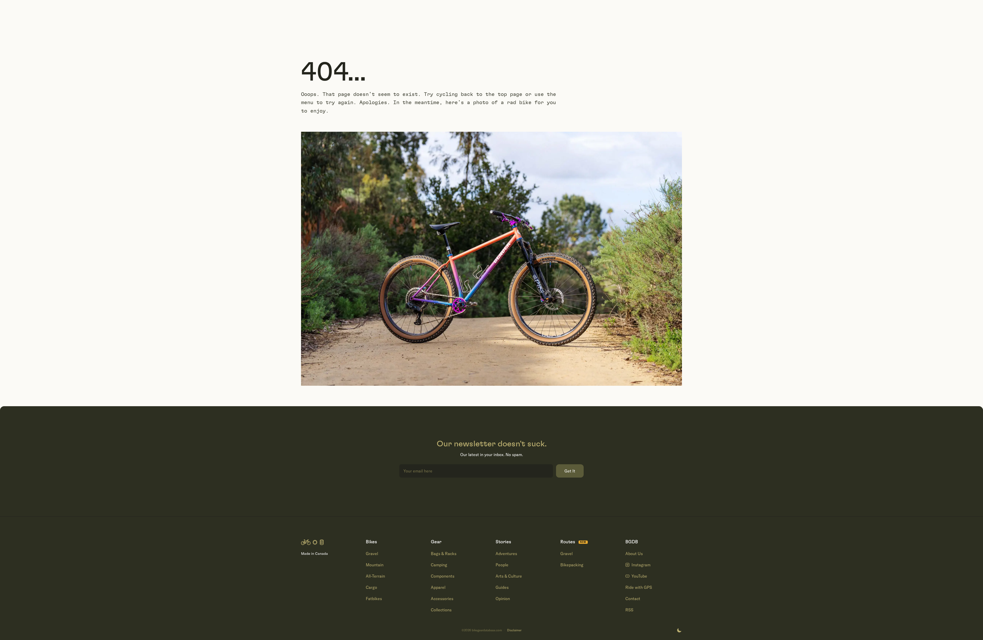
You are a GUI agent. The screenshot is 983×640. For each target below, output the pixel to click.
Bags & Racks (443, 553)
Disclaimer (514, 630)
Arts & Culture (509, 576)
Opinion (503, 598)
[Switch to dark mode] (679, 630)
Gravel (372, 553)
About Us (634, 553)
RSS (629, 609)
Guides (502, 587)
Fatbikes (374, 598)
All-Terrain (375, 576)
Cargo (371, 587)
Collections (441, 609)
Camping (439, 564)
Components (442, 576)
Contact (632, 598)
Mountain (374, 564)
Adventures (506, 553)
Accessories (442, 598)
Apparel (438, 587)
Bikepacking (571, 564)
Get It (569, 470)
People (502, 564)
